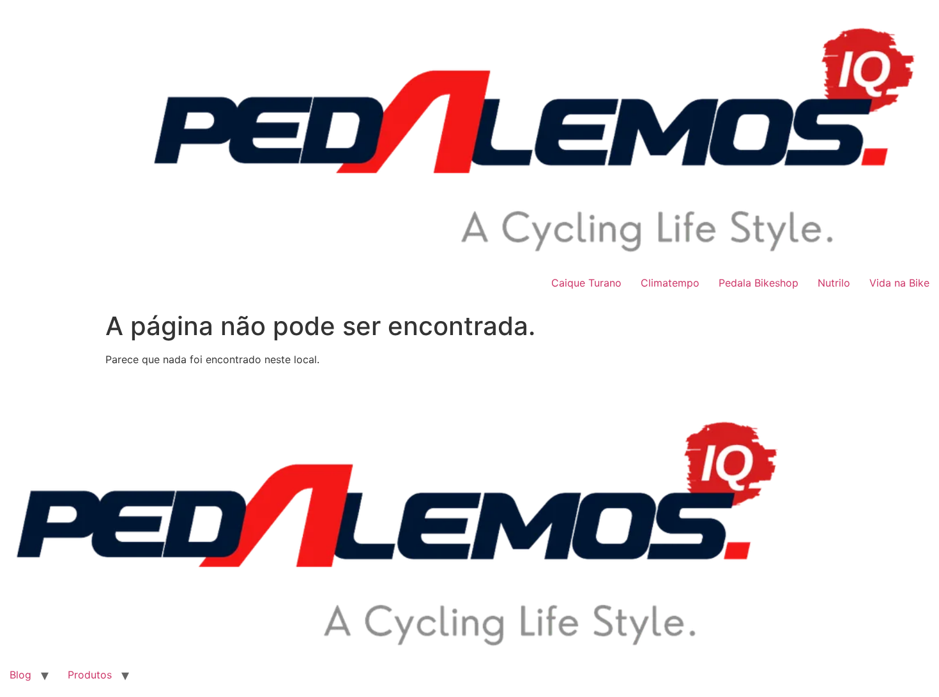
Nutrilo (834, 282)
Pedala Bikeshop (758, 282)
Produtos (90, 674)
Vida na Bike (899, 282)
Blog (20, 674)
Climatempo (670, 282)
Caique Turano (586, 282)
